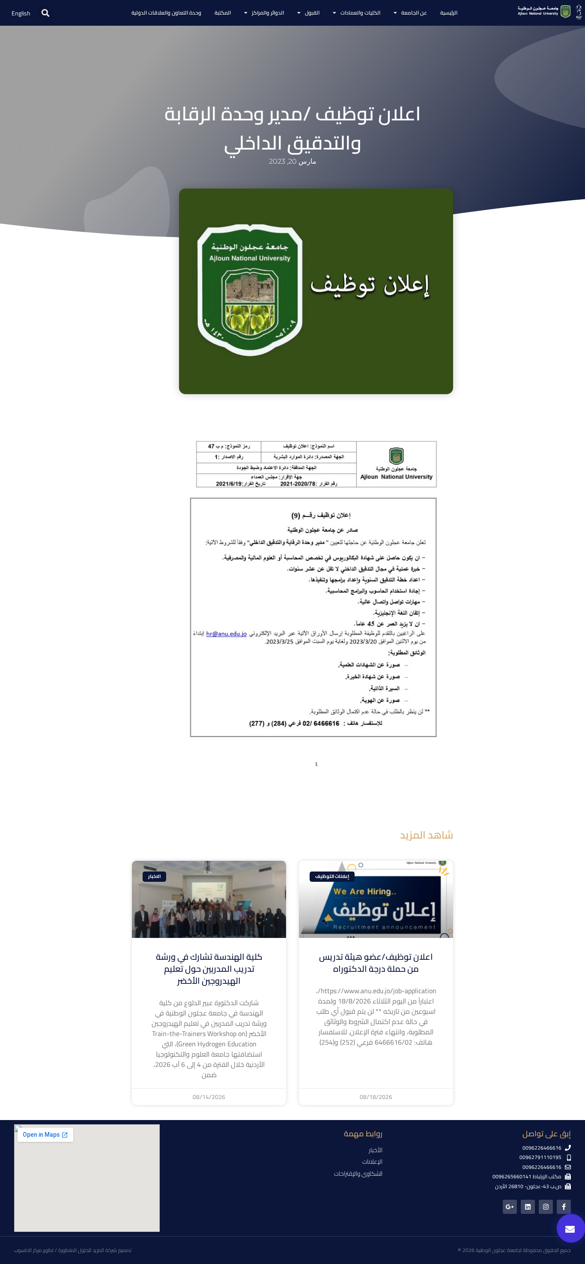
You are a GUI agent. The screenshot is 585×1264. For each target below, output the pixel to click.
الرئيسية (448, 13)
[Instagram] (546, 1207)
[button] (45, 13)
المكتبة (223, 13)
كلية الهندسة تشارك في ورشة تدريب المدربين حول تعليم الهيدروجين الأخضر (209, 968)
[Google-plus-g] (510, 1207)
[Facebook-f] (564, 1207)
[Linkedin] (528, 1207)
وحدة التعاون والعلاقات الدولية (166, 13)
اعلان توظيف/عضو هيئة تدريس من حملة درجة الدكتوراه (376, 962)
